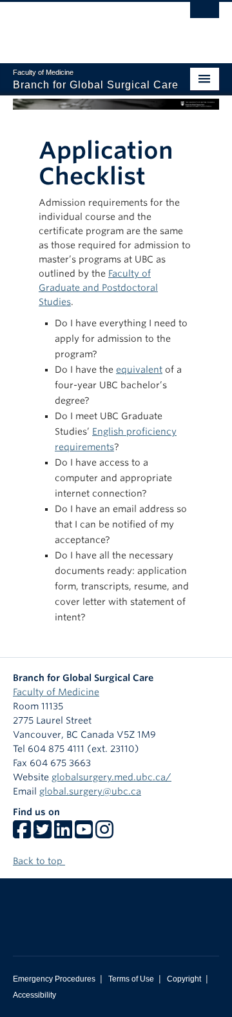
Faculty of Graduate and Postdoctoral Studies (98, 287)
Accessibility (34, 995)
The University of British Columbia (85, 26)
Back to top (39, 861)
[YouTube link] (84, 834)
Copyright (184, 978)
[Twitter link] (43, 834)
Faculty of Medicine (56, 692)
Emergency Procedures (54, 978)
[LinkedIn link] (63, 834)
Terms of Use (131, 978)
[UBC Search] (204, 16)
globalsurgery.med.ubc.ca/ (111, 777)
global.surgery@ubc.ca (90, 791)
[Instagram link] (104, 834)
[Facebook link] (22, 834)
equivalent (139, 369)
